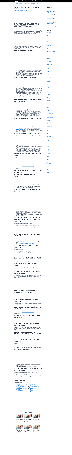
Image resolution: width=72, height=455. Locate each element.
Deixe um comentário (17, 10)
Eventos (47, 103)
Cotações (47, 87)
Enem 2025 (48, 100)
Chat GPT (29, 0)
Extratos (47, 104)
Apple (47, 44)
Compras (47, 75)
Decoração (45, 0)
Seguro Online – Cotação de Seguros (51, 28)
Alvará (47, 42)
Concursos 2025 (48, 77)
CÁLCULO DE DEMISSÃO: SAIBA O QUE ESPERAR (36, 430)
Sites (47, 162)
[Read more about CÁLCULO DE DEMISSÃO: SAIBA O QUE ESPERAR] (36, 426)
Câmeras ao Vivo (48, 58)
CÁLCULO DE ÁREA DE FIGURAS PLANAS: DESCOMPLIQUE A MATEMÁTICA (27, 420)
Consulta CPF (48, 81)
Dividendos (48, 94)
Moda (47, 142)
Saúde (32, 0)
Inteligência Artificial (49, 126)
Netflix (47, 143)
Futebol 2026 (48, 111)
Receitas (42, 1)
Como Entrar (48, 71)
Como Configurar (48, 68)
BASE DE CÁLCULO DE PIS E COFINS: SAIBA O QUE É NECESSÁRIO (28, 430)
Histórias (47, 114)
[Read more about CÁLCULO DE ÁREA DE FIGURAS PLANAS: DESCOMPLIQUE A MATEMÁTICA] (28, 416)
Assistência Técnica (49, 45)
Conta (47, 84)
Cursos (47, 88)
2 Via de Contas (48, 32)
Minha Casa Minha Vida (49, 140)
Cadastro (47, 54)
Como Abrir (48, 67)
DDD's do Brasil (48, 90)
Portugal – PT (48, 149)
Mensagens (48, 137)
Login (47, 133)
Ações (47, 41)
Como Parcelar (48, 74)
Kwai (47, 130)
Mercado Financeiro (34, 1)
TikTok (47, 166)
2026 (39, 1)
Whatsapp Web (24, 0)
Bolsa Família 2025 (49, 52)
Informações (40, 0)
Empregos (47, 97)
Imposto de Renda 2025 (49, 117)
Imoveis (47, 116)
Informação (48, 120)
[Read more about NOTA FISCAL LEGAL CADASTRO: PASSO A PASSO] (36, 416)
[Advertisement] (28, 17)
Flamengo (47, 110)
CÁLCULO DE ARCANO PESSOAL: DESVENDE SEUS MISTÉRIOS (19, 430)
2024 (47, 35)
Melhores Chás (48, 136)
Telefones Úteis (48, 163)
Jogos (47, 129)
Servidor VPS (48, 160)
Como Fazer (28, 1)
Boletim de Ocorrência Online (50, 51)
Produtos (49, 0)
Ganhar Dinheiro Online (49, 113)
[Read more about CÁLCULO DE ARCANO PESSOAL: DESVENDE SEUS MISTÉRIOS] (19, 426)
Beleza (47, 48)
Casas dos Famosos (49, 64)
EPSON (47, 101)
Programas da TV (48, 153)
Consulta (47, 80)
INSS (47, 123)
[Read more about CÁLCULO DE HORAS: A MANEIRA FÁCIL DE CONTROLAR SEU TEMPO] (19, 416)
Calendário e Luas (49, 57)
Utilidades (36, 0)
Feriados (47, 107)
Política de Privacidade (22, 1)
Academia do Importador (50, 39)
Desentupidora (48, 93)
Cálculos (25, 422)
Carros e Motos (47, 1)
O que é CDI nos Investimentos (50, 18)
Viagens (47, 172)
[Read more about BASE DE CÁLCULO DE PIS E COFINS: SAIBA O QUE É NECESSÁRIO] (28, 426)
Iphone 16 (47, 127)
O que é (47, 146)
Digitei (16, 1)
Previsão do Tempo (49, 150)
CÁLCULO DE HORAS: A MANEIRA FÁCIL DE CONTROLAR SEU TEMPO (19, 420)
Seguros (52, 1)
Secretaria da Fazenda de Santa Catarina (27, 166)
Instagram (47, 124)
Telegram (47, 165)
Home (20, 0)
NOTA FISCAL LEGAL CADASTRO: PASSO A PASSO (36, 420)
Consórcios (48, 78)
